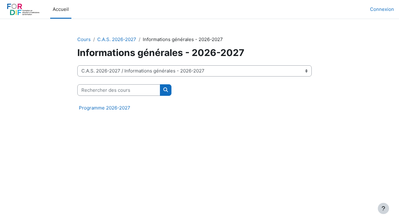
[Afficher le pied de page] (383, 208)
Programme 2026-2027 (104, 108)
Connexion (382, 9)
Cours (84, 39)
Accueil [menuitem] (61, 9)
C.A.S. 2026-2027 (116, 39)
